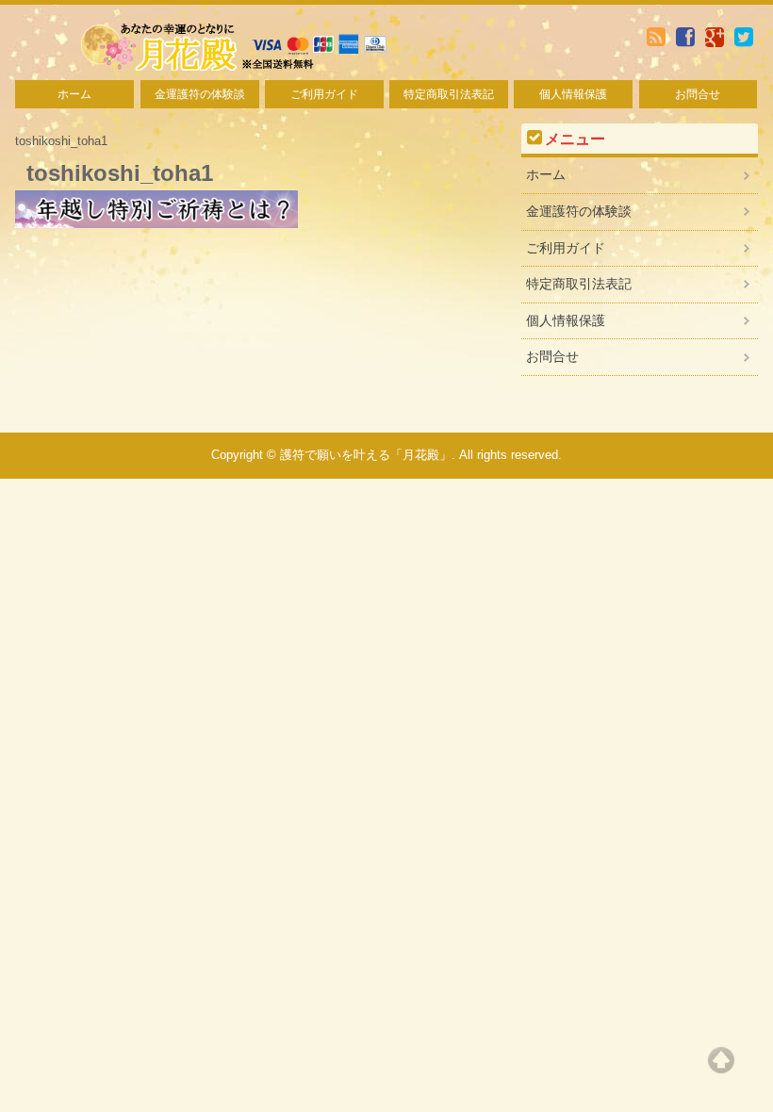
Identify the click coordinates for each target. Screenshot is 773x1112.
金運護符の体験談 (200, 94)
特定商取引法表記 (448, 94)
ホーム (74, 94)
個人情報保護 (573, 94)
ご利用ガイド (324, 94)
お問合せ (697, 94)
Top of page (721, 1060)
